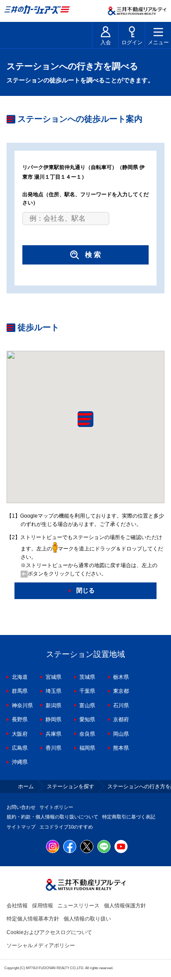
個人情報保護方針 (125, 906)
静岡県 (53, 719)
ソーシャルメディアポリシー (41, 945)
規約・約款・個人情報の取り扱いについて (52, 816)
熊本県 (121, 748)
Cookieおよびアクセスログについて (49, 932)
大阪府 (20, 734)
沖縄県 (20, 762)
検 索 (93, 254)
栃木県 (121, 677)
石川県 (121, 705)
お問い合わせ (21, 807)
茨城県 (87, 677)
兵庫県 (53, 734)
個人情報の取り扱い (87, 919)
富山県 (87, 705)
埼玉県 (53, 691)
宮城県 (53, 677)
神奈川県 (22, 705)
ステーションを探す (70, 786)
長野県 (20, 719)
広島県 (20, 748)
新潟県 (53, 705)
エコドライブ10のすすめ (66, 826)
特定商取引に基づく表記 (128, 816)
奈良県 (87, 734)
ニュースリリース (78, 906)
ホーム (26, 786)
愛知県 (87, 719)
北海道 (20, 677)
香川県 (53, 748)
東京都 (121, 691)
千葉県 (87, 691)
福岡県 (87, 748)
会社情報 (17, 906)
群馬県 (20, 691)
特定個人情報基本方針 (33, 919)
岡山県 (121, 734)
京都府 (121, 719)
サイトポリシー (56, 807)
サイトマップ (21, 826)
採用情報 (42, 906)
